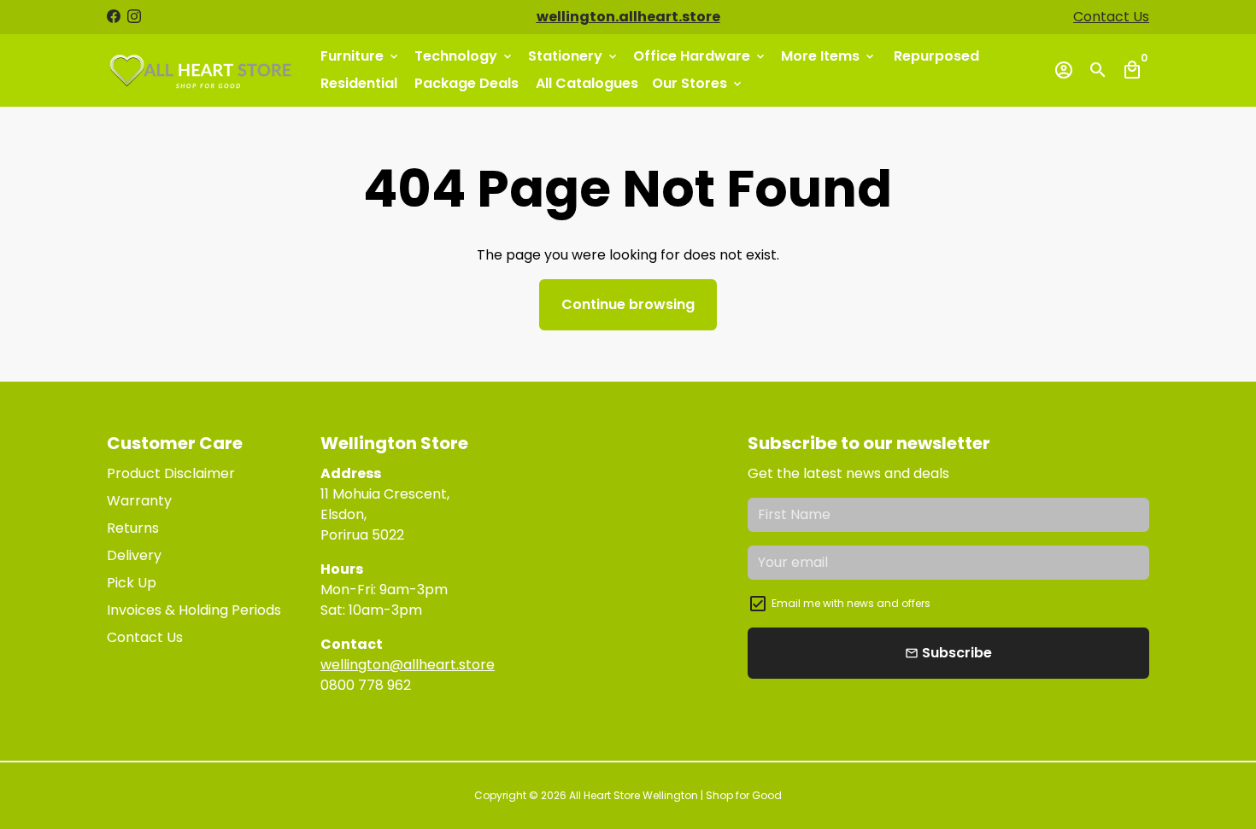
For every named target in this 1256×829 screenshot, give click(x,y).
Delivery (134, 555)
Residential (358, 83)
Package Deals (466, 83)
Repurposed (936, 56)
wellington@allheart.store (407, 664)
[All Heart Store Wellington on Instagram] (134, 16)
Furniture (360, 56)
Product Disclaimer (171, 473)
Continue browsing (628, 304)
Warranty (139, 501)
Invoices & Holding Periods (194, 610)
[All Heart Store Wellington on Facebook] (113, 16)
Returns (133, 528)
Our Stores (698, 83)
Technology (464, 56)
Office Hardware (700, 56)
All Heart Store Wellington (633, 795)
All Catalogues (587, 83)
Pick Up (131, 583)
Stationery (573, 56)
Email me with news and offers (851, 603)
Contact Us (1111, 16)
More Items (829, 56)
